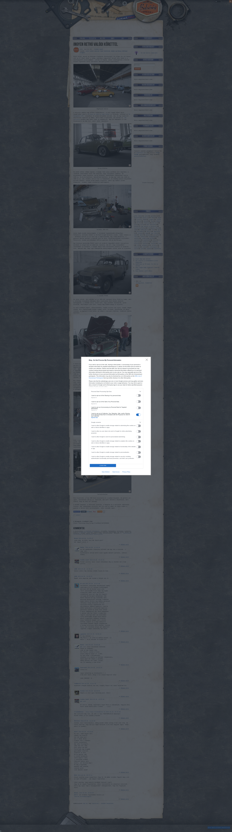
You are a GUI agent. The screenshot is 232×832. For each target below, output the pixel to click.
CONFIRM (103, 465)
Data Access (116, 472)
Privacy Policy (126, 472)
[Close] (147, 360)
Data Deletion (106, 472)
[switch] (138, 395)
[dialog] (116, 416)
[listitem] (116, 391)
